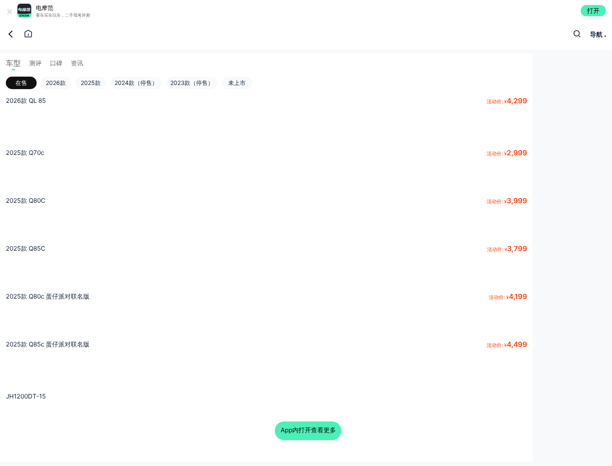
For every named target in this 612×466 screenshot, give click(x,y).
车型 (13, 63)
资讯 (77, 63)
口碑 (56, 63)
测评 (35, 63)
